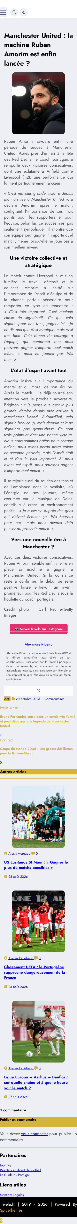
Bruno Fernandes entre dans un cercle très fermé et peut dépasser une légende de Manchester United (37, 721)
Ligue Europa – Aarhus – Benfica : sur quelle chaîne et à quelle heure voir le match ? (36, 1082)
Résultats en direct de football (20, 1170)
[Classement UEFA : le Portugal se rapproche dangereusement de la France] (38, 921)
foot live (5, 1165)
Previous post (9, 707)
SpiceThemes (11, 1210)
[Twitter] (38, 691)
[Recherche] (14, 12)
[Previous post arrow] (1, 735)
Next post (6, 739)
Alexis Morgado (19, 853)
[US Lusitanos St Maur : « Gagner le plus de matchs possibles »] (38, 817)
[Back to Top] (1, 1220)
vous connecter (34, 1134)
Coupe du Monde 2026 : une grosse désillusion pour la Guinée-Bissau (36, 751)
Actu (7, 698)
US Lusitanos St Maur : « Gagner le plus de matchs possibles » (36, 864)
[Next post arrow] (1, 762)
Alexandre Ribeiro (21, 958)
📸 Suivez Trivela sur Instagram (39, 629)
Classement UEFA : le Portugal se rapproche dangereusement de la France (34, 972)
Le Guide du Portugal (15, 1174)
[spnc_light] (24, 12)
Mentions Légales (12, 1194)
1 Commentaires (53, 698)
